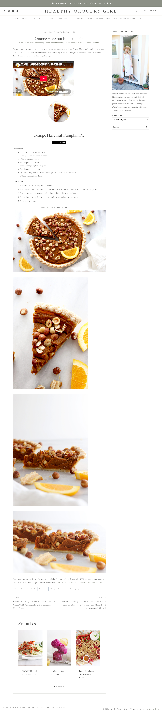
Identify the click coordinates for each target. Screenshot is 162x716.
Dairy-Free (29, 43)
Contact (14, 707)
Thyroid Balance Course (99, 18)
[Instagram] (9, 11)
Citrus (16, 589)
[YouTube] (17, 11)
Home (16, 18)
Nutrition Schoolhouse (124, 18)
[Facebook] (4, 11)
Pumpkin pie (62, 589)
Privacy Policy (58, 707)
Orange (52, 589)
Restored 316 (153, 709)
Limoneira (43, 589)
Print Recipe (59, 142)
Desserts (39, 43)
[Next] (97, 657)
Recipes (96, 43)
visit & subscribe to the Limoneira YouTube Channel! (80, 582)
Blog (33, 18)
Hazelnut (24, 589)
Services (63, 18)
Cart (48, 707)
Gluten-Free (69, 43)
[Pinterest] (13, 11)
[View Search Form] (136, 11)
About (25, 18)
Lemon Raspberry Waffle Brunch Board (86, 674)
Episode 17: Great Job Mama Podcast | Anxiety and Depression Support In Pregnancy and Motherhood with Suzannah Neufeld (83, 603)
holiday (33, 589)
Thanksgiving (74, 589)
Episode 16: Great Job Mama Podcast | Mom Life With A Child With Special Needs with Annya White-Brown (34, 603)
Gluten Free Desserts (53, 43)
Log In (22, 707)
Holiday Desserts (83, 43)
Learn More (107, 3)
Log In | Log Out (149, 11)
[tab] (54, 686)
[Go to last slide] (20, 657)
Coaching (31, 707)
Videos (53, 18)
